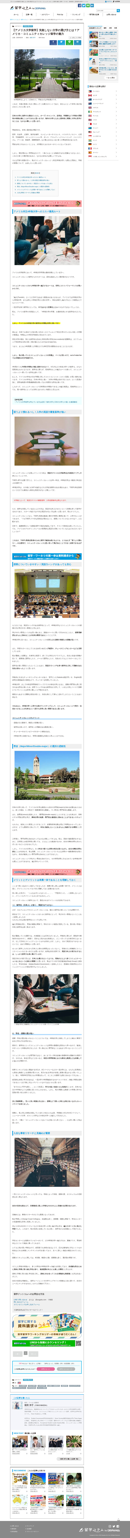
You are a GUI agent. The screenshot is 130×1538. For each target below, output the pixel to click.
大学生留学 (42, 1386)
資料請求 (13, 1529)
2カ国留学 (23, 1386)
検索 (118, 10)
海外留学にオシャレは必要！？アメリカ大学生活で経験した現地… (19, 1449)
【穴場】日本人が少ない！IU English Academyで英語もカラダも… (37, 1487)
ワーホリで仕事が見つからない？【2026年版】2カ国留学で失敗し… (19, 1487)
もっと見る (111, 77)
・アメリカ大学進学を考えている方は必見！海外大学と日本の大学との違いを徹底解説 (45, 402)
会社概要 (29, 1529)
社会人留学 (32, 1386)
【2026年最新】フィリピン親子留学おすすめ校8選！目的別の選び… (74, 1509)
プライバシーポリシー (33, 1531)
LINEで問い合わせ (20, 1300)
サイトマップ (30, 1526)
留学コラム (24, 19)
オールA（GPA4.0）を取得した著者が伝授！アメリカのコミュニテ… (55, 1449)
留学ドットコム (14, 19)
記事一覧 (29, 14)
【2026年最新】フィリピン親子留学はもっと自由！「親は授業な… (37, 1509)
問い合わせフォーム (21, 1302)
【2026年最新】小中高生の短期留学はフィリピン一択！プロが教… (55, 1509)
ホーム (16, 14)
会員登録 (117, 1)
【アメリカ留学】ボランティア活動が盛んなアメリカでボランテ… (73, 1449)
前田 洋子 (33, 37)
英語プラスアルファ (19, 1388)
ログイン (109, 1)
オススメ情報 (42, 1388)
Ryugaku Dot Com (106, 1535)
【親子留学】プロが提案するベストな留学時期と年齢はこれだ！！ (73, 1487)
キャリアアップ (74, 1386)
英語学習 (64, 1386)
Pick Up (60, 14)
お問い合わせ (111, 14)
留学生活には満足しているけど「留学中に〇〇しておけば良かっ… (37, 1449)
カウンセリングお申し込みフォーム (27, 1304)
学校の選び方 (28, 26)
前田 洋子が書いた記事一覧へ (69, 1459)
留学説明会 (14, 1531)
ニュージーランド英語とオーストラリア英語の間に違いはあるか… (19, 1509)
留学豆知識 (31, 1388)
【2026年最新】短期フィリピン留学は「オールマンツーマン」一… (55, 1487)
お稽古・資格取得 (53, 1386)
